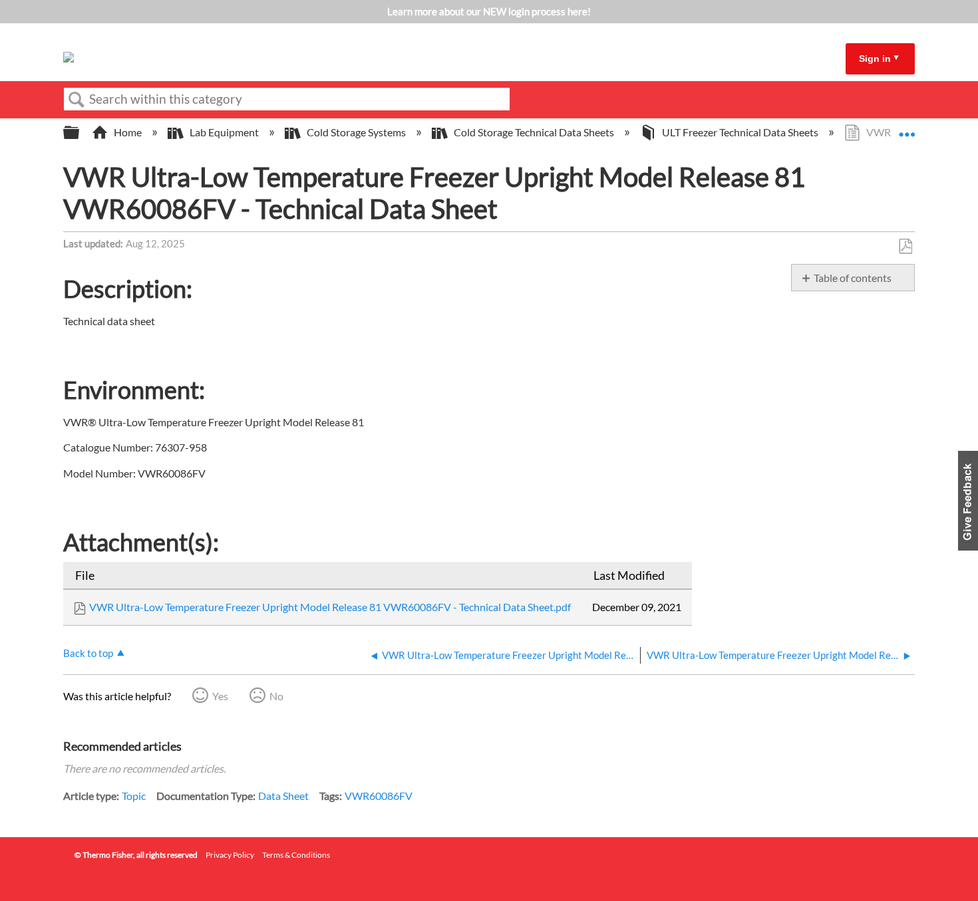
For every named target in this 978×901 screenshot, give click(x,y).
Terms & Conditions (296, 855)
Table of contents (853, 277)
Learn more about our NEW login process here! (489, 11)
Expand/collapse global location (907, 128)
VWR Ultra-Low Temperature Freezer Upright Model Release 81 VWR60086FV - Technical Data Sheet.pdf (330, 606)
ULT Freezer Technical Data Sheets (740, 132)
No (276, 696)
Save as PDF (905, 247)
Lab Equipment (224, 132)
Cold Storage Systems (356, 132)
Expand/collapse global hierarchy (80, 132)
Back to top (88, 653)
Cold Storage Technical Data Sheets (534, 132)
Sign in (875, 58)
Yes (220, 696)
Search (76, 99)
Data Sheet (283, 795)
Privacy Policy (230, 855)
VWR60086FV (378, 795)
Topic (134, 795)
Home (128, 132)
